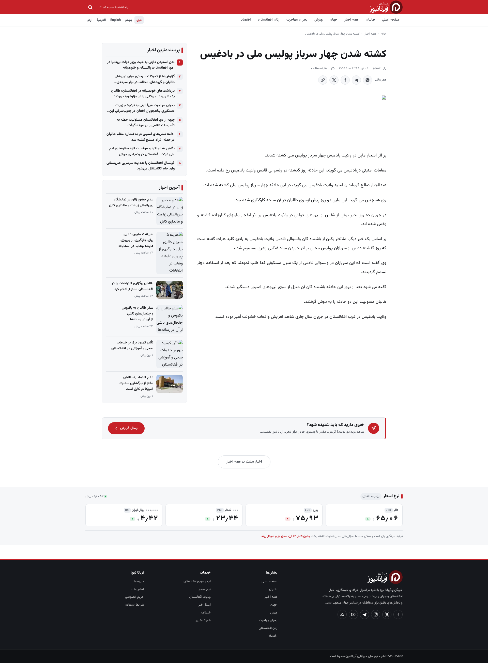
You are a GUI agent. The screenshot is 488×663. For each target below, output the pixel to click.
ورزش (318, 20)
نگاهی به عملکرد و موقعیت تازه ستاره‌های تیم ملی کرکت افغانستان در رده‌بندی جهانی (142, 151)
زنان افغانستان (268, 20)
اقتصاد (246, 20)
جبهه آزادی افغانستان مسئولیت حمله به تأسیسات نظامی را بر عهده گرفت (146, 122)
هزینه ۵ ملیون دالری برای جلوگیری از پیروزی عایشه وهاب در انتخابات (135, 240)
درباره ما (139, 581)
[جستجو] (90, 7)
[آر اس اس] (342, 614)
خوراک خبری (203, 620)
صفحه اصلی (391, 20)
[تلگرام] (364, 614)
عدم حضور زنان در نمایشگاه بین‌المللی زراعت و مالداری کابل (131, 202)
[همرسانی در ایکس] (334, 80)
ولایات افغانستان (200, 596)
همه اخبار (351, 20)
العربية (101, 20)
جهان (333, 20)
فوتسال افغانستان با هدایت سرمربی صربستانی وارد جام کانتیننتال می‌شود (140, 165)
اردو (89, 20)
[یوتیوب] (353, 614)
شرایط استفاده (134, 604)
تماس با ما (137, 589)
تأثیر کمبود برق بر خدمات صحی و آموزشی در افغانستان (132, 345)
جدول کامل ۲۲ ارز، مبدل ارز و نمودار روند (285, 536)
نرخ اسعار (205, 589)
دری (139, 20)
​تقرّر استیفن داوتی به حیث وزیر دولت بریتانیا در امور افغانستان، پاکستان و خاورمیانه (141, 65)
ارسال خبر (204, 604)
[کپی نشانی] (322, 80)
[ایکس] (386, 614)
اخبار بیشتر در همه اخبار (244, 462)
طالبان (370, 20)
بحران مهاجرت (296, 20)
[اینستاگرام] (375, 614)
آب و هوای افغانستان (197, 581)
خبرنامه (206, 612)
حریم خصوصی (134, 596)
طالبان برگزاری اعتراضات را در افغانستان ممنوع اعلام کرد (132, 286)
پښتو (128, 20)
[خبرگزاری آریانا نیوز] (386, 7)
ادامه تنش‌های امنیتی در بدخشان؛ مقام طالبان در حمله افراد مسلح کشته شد (140, 137)
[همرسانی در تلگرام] (356, 80)
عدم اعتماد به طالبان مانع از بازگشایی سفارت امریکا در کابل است (136, 383)
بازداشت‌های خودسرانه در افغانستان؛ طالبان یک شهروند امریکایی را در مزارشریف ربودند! (143, 93)
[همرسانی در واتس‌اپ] (367, 80)
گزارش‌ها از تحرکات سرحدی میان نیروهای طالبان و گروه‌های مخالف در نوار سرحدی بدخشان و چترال (145, 79)
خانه (383, 33)
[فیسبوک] (398, 614)
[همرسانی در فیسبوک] (345, 80)
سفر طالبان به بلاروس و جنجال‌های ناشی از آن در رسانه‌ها (137, 313)
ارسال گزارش (129, 428)
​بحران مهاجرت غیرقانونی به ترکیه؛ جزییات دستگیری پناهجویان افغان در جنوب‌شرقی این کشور (142, 108)
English (115, 20)
